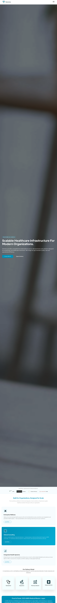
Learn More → (7, 521)
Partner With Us (7, 256)
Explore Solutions (19, 256)
